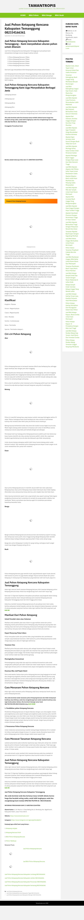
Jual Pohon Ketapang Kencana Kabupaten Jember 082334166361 (24, 878)
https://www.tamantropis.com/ (19, 816)
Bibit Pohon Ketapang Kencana (15, 837)
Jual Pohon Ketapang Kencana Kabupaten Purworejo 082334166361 (25, 882)
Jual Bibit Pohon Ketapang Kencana (34, 861)
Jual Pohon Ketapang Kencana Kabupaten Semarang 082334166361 (25, 885)
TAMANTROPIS (42, 5)
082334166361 (70, 42)
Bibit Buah (59, 15)
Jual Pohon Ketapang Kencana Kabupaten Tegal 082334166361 (22, 893)
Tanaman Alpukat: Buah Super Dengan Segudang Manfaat (72, 234)
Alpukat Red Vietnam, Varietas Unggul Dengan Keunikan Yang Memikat (71, 120)
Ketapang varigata (11, 828)
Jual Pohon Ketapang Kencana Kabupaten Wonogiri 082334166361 (23, 895)
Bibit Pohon (34, 15)
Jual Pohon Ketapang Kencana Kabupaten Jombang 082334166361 (25, 874)
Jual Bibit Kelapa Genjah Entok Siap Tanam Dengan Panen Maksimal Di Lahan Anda (72, 277)
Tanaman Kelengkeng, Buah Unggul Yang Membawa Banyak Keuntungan (72, 79)
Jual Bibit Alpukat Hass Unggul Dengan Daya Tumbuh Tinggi (72, 208)
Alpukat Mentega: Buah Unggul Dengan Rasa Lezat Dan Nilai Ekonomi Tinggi (72, 160)
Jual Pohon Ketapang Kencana (32, 848)
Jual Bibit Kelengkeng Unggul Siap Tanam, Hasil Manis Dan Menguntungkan (72, 91)
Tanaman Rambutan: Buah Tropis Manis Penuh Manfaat (72, 268)
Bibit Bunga (47, 15)
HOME (23, 15)
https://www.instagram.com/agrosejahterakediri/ (26, 820)
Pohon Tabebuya (11, 841)
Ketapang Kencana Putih (13, 832)
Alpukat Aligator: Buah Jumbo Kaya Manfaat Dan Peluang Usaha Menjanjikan (71, 180)
